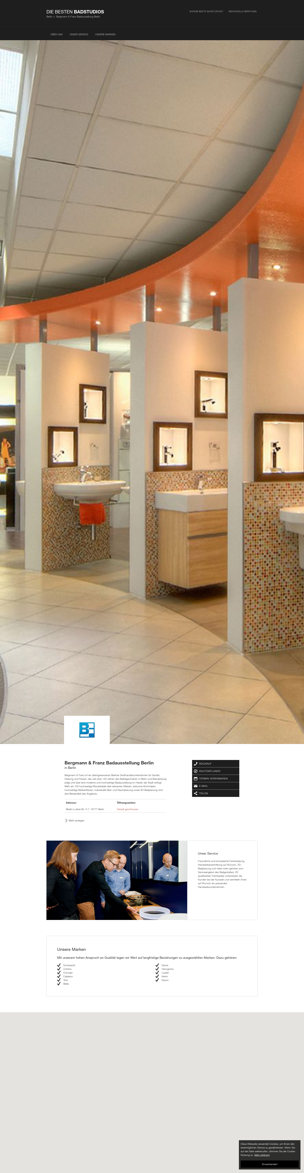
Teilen (203, 793)
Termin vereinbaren (213, 778)
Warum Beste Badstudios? (206, 11)
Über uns (56, 34)
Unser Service (79, 34)
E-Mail (203, 785)
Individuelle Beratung (243, 11)
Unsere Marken (105, 34)
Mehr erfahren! (262, 1154)
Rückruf (205, 763)
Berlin (49, 16)
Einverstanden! (269, 1164)
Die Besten (75, 11)
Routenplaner (209, 771)
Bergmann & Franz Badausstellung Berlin (78, 16)
